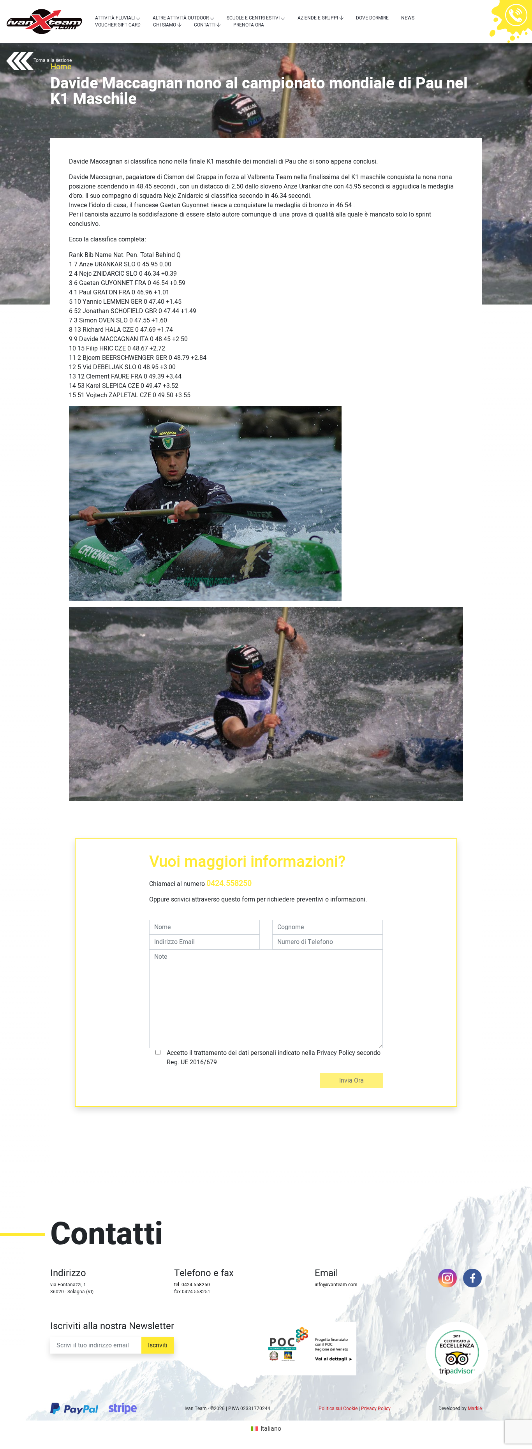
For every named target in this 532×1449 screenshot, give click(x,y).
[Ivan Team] (44, 21)
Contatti (204, 24)
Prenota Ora (248, 24)
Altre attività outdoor (181, 17)
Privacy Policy (376, 1408)
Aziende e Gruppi (318, 17)
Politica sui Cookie (338, 1408)
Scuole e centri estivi (253, 17)
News (407, 17)
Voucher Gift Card (118, 24)
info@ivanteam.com (336, 1284)
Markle (475, 1408)
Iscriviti (157, 1345)
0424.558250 (229, 883)
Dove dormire (372, 17)
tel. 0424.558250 (192, 1284)
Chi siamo (164, 24)
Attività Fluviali (115, 17)
